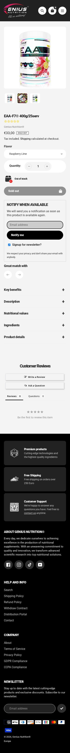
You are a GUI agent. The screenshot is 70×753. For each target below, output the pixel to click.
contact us (30, 513)
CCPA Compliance (15, 667)
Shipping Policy (14, 596)
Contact (9, 620)
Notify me (17, 235)
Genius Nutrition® (14, 126)
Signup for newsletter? (26, 244)
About (7, 642)
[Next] (19, 275)
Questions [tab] (34, 396)
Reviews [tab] (12, 396)
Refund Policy (13, 602)
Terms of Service (14, 649)
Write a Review (36, 377)
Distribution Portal (15, 614)
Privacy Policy (13, 655)
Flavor (8, 146)
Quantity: (15, 165)
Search (8, 590)
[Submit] (61, 708)
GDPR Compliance (15, 661)
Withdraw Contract (15, 608)
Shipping (25, 138)
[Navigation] (62, 11)
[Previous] (8, 275)
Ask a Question (36, 385)
